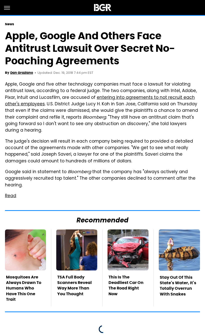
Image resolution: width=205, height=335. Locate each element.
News (9, 24)
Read (10, 196)
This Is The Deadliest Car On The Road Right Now (126, 285)
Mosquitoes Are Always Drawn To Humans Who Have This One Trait (23, 288)
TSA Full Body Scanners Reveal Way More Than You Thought (74, 285)
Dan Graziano (21, 73)
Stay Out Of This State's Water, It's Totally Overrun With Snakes (178, 286)
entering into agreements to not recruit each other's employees (100, 101)
